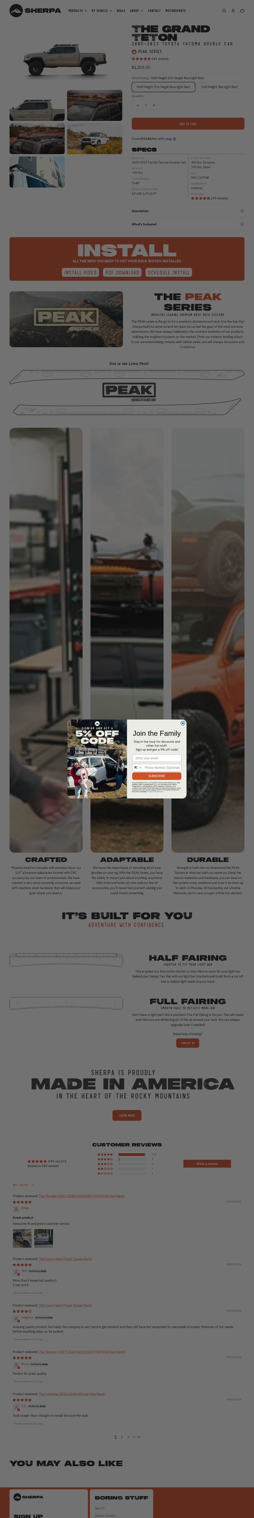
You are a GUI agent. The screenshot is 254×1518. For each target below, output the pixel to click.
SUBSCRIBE (156, 776)
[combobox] (137, 767)
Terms (161, 792)
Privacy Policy (152, 792)
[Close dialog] (183, 723)
